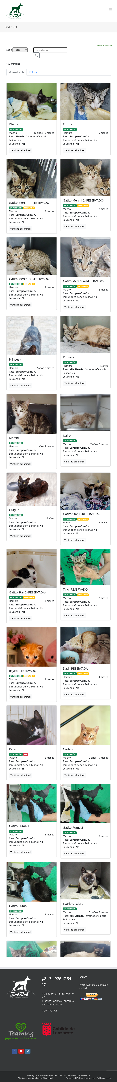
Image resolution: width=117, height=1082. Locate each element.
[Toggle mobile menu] (110, 9)
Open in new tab (104, 45)
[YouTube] (21, 1051)
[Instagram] (27, 1051)
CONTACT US (50, 1010)
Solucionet (36, 1078)
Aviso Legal (71, 1078)
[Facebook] (14, 1051)
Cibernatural (48, 1078)
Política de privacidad (86, 1078)
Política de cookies (104, 1078)
